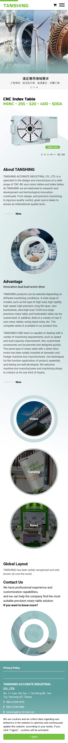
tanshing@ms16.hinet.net (20, 712)
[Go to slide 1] (31, 87)
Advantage (12, 281)
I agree (34, 736)
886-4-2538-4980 (15, 706)
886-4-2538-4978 (15, 702)
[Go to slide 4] (51, 154)
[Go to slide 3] (37, 87)
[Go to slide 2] (34, 87)
